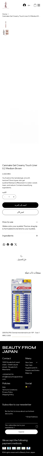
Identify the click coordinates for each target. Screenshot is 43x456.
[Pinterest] (12, 244)
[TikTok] (29, 386)
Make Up (28, 373)
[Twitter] (15, 244)
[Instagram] (28, 386)
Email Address (32, 417)
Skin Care (29, 362)
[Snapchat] (26, 386)
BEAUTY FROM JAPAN (19, 349)
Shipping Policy (8, 395)
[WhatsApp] (4, 244)
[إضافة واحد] (13, 197)
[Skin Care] (37, 362)
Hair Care (28, 365)
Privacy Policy (7, 392)
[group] (21, 307)
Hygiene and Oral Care (32, 368)
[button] (35, 5)
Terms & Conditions (9, 390)
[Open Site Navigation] (38, 5)
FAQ (4, 387)
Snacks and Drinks (32, 370)
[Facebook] (8, 244)
